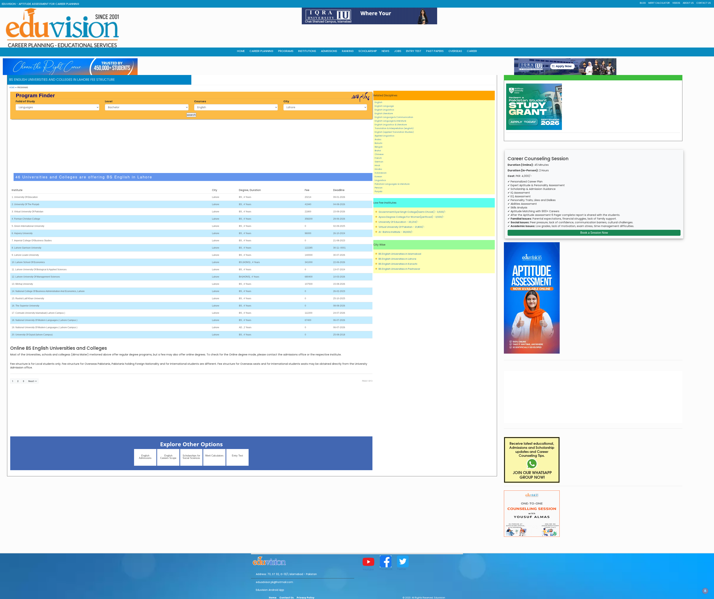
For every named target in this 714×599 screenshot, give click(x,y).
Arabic (378, 139)
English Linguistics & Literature (391, 124)
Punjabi (378, 191)
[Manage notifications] (705, 591)
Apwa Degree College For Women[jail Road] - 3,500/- (411, 217)
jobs (397, 51)
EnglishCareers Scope (168, 456)
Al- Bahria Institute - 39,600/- (396, 232)
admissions (329, 51)
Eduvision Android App (270, 590)
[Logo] (302, 560)
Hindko (378, 169)
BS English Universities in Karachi (398, 264)
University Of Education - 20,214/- (398, 222)
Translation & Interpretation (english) (394, 128)
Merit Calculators (214, 455)
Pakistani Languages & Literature (392, 183)
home (241, 51)
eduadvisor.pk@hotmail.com (274, 582)
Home (12, 87)
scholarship (367, 51)
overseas (455, 51)
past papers (435, 51)
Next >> (32, 381)
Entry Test (413, 51)
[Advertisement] (191, 146)
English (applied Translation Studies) (394, 131)
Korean (378, 176)
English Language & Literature (390, 120)
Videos (676, 2)
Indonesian (381, 172)
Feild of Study (25, 101)
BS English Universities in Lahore (397, 259)
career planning (261, 51)
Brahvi (378, 150)
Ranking (348, 51)
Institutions (307, 51)
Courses (200, 101)
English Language (384, 106)
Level (108, 101)
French (378, 157)
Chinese (379, 154)
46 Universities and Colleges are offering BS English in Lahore (83, 176)
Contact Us (703, 2)
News (385, 51)
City (286, 101)
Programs (285, 51)
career (472, 51)
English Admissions (145, 456)
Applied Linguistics (384, 135)
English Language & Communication (394, 117)
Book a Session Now (594, 232)
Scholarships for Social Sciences (191, 456)
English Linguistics (384, 109)
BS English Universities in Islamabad (400, 254)
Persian (378, 187)
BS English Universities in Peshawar (399, 269)
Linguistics (380, 180)
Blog (643, 2)
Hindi (377, 165)
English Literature (384, 113)
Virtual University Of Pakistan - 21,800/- (401, 227)
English (378, 102)
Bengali (378, 146)
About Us (688, 2)
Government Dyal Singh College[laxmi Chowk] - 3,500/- (412, 212)
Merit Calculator (659, 2)
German (379, 161)
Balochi (378, 143)
